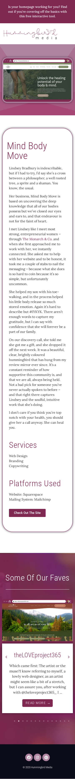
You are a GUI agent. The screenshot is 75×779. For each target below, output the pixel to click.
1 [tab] (14, 721)
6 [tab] (35, 721)
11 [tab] (56, 721)
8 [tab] (44, 721)
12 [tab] (60, 721)
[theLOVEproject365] (37, 621)
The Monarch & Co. (37, 239)
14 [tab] (69, 721)
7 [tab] (40, 721)
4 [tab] (27, 721)
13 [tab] (64, 721)
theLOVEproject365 (37, 655)
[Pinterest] (46, 757)
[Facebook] (29, 757)
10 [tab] (52, 721)
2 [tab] (19, 721)
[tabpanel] (37, 657)
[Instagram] (37, 757)
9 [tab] (48, 721)
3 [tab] (23, 721)
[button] (69, 33)
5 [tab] (31, 721)
